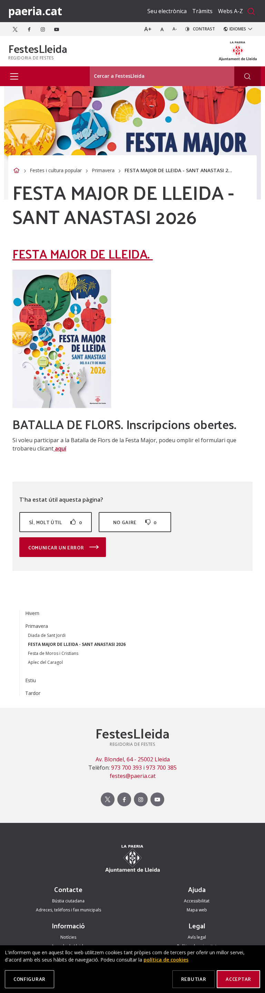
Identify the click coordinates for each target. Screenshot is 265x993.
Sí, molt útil (55, 522)
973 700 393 (126, 767)
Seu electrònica (167, 11)
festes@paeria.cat (133, 776)
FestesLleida (37, 48)
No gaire (135, 522)
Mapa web (197, 910)
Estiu (30, 680)
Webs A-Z (230, 11)
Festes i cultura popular (56, 170)
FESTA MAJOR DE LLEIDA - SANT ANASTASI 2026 (77, 644)
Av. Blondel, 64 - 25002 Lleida (133, 759)
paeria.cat (35, 10)
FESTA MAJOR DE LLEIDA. (82, 253)
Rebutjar (193, 979)
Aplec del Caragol (45, 662)
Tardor (32, 693)
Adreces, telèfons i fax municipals (68, 910)
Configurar (29, 979)
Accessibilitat (196, 901)
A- (175, 29)
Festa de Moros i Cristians (53, 653)
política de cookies (166, 959)
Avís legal (197, 937)
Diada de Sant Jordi (47, 635)
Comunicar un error (56, 547)
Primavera (103, 170)
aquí (59, 448)
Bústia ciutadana (68, 901)
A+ (147, 29)
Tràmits (202, 11)
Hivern (32, 613)
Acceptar (238, 979)
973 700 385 (161, 767)
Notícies (68, 937)
